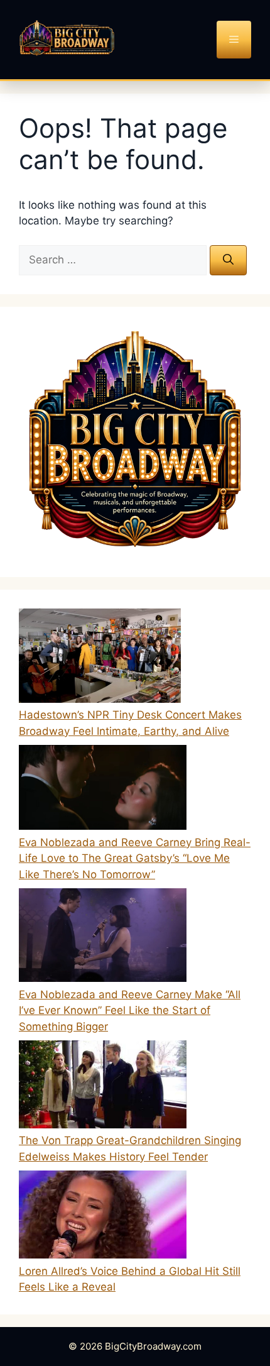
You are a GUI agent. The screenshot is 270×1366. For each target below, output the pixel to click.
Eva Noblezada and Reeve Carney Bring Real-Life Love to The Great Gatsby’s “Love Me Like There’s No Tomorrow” (135, 858)
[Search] (228, 260)
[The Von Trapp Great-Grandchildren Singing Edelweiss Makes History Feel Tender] (102, 1086)
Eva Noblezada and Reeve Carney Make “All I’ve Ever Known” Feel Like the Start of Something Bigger (129, 1010)
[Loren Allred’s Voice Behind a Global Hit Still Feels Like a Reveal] (102, 1217)
